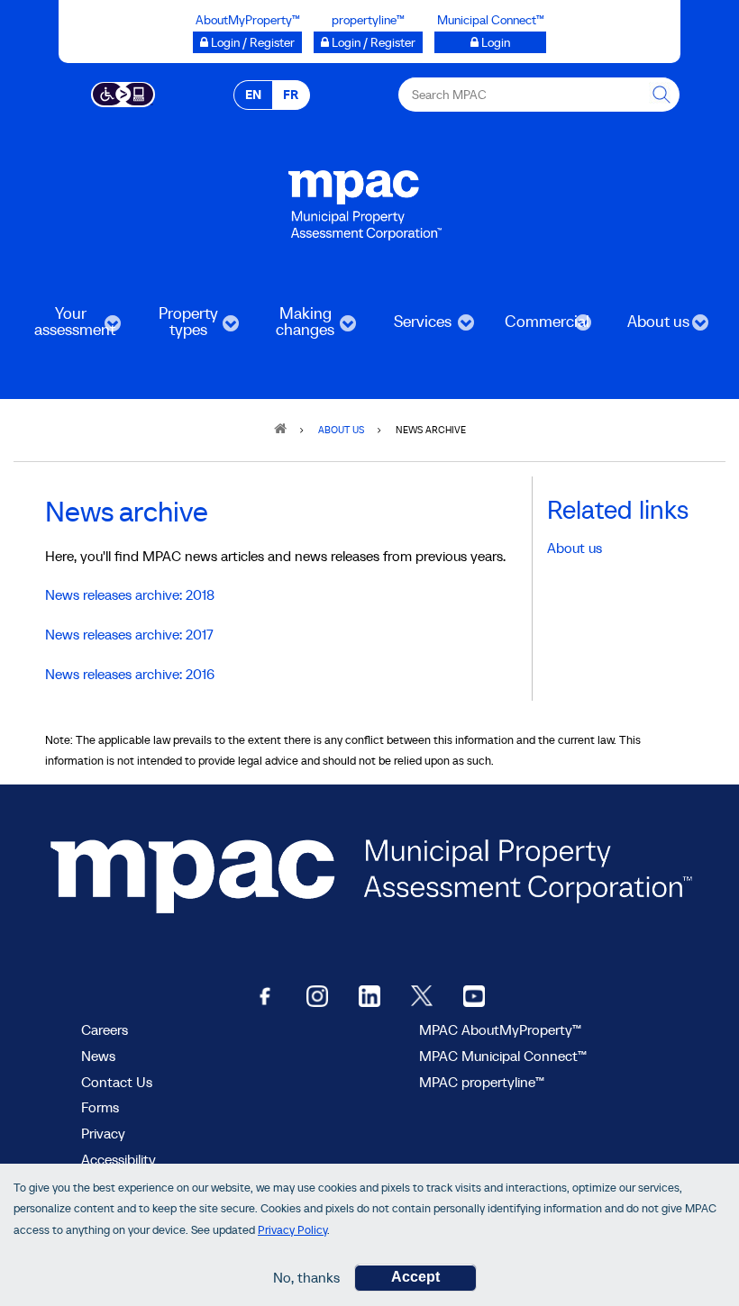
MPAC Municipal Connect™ (503, 1056)
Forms (100, 1107)
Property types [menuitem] (174, 327)
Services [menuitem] (410, 327)
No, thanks (306, 1277)
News (98, 1056)
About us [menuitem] (646, 327)
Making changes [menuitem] (293, 327)
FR (290, 94)
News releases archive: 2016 (129, 674)
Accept (415, 1276)
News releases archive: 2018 (129, 594)
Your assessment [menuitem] (65, 327)
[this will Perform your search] (662, 95)
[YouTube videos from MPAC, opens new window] (474, 995)
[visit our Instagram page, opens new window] (317, 995)
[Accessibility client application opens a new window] (123, 93)
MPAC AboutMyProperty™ (500, 1029)
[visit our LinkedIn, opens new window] (369, 995)
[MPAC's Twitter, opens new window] (422, 995)
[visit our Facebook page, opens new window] (265, 995)
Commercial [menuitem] (537, 327)
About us (574, 548)
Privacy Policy (292, 1230)
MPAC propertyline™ (481, 1082)
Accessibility (118, 1159)
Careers (104, 1029)
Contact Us (116, 1082)
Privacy (103, 1133)
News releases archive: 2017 (129, 634)
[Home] (365, 194)
